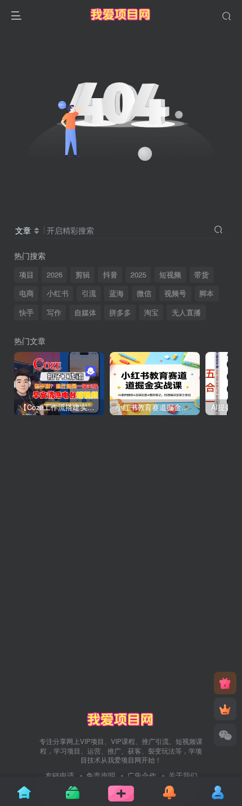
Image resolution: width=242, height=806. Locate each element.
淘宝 (151, 312)
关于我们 (183, 775)
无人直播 (186, 312)
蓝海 (116, 293)
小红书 (58, 293)
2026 (54, 275)
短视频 (170, 275)
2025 (138, 275)
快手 (26, 312)
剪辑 (82, 275)
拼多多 (120, 312)
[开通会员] (225, 709)
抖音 (110, 275)
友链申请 (59, 775)
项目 (26, 275)
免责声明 (100, 775)
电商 (26, 293)
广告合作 (141, 775)
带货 (201, 275)
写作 (54, 312)
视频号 (175, 293)
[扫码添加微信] (225, 735)
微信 (144, 293)
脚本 (206, 293)
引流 (89, 293)
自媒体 (85, 312)
